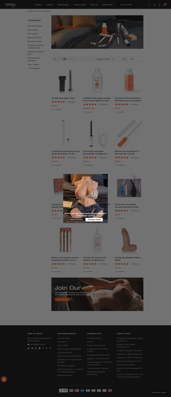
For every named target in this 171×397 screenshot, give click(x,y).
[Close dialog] (105, 177)
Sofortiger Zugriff (94, 219)
